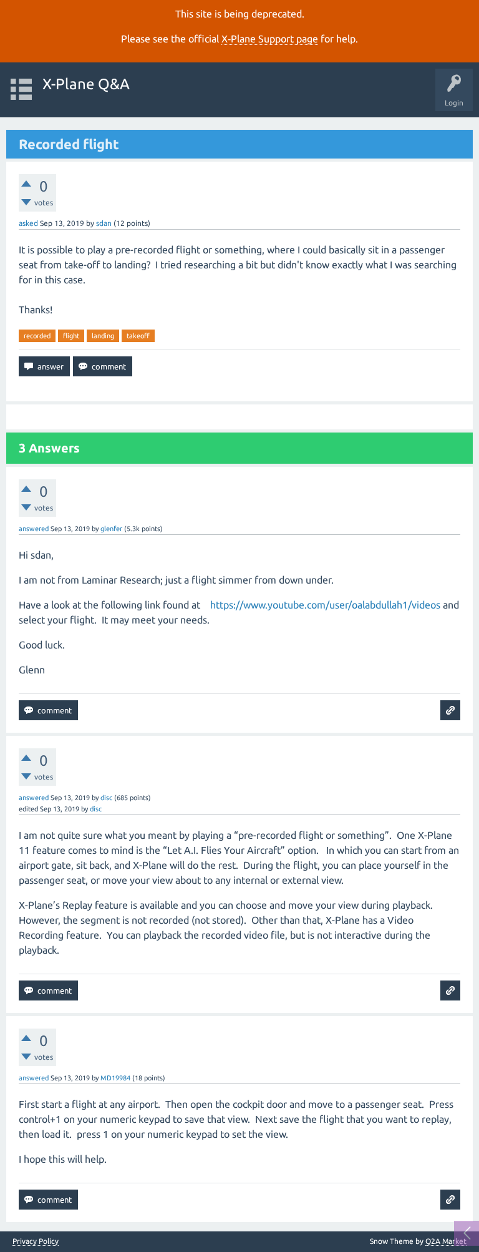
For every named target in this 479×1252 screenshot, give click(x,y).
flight (71, 336)
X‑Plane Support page (269, 38)
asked (28, 223)
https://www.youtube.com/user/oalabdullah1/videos (325, 604)
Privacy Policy (35, 1241)
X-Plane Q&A (86, 84)
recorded (37, 336)
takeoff (138, 336)
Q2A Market (446, 1241)
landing (103, 336)
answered (34, 528)
